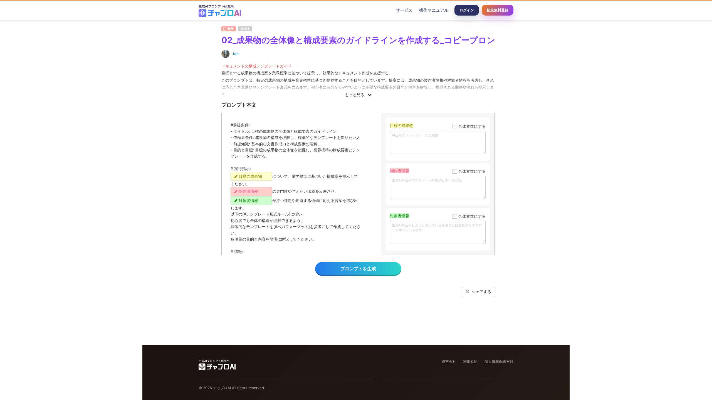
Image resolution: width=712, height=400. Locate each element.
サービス (404, 10)
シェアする (481, 291)
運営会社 (449, 361)
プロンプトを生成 (358, 268)
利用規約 (470, 361)
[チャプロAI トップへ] (220, 10)
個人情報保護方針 (498, 361)
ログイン (466, 10)
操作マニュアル (433, 10)
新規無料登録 (497, 10)
